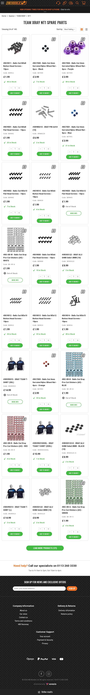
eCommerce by (42, 684)
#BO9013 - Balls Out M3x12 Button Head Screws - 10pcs (44, 318)
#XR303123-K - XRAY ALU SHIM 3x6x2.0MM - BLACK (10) (73, 446)
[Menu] (2, 3)
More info (73, 213)
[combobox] (69, 29)
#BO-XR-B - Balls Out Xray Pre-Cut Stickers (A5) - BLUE (73, 382)
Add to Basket (15, 93)
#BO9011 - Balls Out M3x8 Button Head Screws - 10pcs (14, 66)
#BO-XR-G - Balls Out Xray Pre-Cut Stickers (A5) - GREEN (73, 510)
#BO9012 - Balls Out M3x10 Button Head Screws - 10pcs (15, 318)
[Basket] (84, 3)
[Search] (77, 3)
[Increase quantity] (19, 88)
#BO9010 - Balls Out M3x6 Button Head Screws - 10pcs (44, 194)
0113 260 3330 (67, 565)
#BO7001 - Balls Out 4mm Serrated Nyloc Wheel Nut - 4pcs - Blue (74, 130)
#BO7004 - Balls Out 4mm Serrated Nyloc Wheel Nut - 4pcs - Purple (74, 66)
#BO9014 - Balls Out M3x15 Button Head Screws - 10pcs (74, 318)
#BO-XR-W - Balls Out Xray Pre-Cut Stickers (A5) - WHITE (14, 258)
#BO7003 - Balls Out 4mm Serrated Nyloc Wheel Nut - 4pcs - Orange (45, 382)
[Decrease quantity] (11, 88)
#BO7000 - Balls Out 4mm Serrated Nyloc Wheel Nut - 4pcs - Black (45, 66)
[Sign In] (71, 3)
